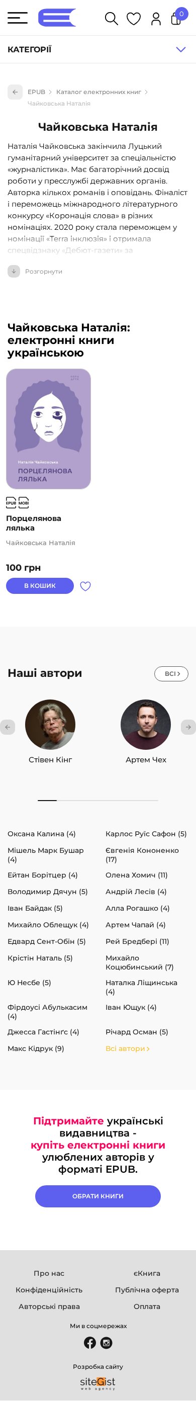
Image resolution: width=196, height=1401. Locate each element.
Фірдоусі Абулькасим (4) (47, 1012)
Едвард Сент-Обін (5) (47, 941)
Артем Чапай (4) (136, 924)
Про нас (49, 1273)
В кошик (40, 585)
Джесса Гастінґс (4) (43, 1031)
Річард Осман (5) (137, 1031)
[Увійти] (156, 20)
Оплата (147, 1306)
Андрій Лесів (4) (136, 891)
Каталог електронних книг (98, 92)
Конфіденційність (49, 1289)
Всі (170, 673)
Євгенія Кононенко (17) (142, 855)
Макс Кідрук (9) (36, 1048)
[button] (7, 727)
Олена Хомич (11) (137, 875)
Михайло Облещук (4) (48, 924)
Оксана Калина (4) (42, 833)
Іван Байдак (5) (35, 908)
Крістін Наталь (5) (40, 957)
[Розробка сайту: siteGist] (98, 1383)
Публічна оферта (147, 1289)
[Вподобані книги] (133, 20)
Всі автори (125, 1048)
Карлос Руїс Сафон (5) (146, 833)
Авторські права (49, 1306)
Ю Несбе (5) (29, 982)
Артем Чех (146, 759)
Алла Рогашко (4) (138, 908)
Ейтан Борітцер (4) (43, 875)
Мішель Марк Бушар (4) (46, 855)
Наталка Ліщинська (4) (141, 987)
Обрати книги (98, 1196)
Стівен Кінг (50, 759)
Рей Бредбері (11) (137, 941)
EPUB (36, 92)
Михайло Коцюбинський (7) (140, 962)
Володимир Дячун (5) (48, 891)
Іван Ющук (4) (131, 1007)
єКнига (147, 1273)
